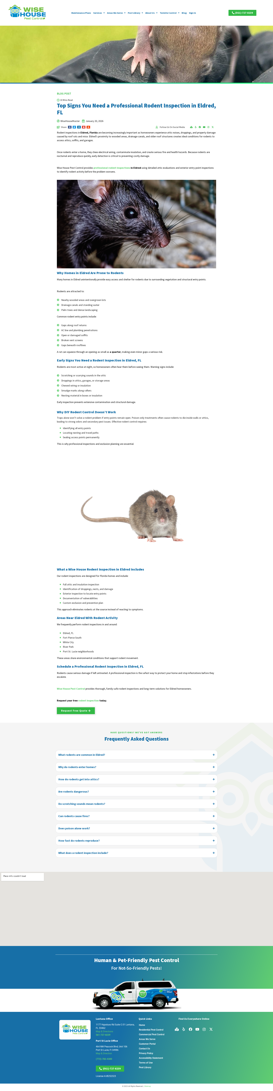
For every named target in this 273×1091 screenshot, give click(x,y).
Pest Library (134, 12)
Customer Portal (147, 1044)
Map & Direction (104, 1053)
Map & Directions (104, 1031)
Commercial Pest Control (151, 1034)
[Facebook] (200, 127)
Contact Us (144, 1048)
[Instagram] (208, 127)
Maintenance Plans (81, 12)
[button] (70, 127)
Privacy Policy (146, 1053)
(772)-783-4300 (104, 1059)
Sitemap (147, 1086)
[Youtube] (204, 127)
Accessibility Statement (151, 1058)
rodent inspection (88, 700)
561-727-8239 (103, 1035)
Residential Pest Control (151, 1029)
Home (142, 1025)
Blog (184, 12)
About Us (150, 12)
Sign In (192, 12)
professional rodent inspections (112, 167)
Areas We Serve (115, 12)
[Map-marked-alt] (191, 127)
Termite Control (168, 12)
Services (97, 12)
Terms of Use (146, 1062)
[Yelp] (195, 127)
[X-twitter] (212, 127)
